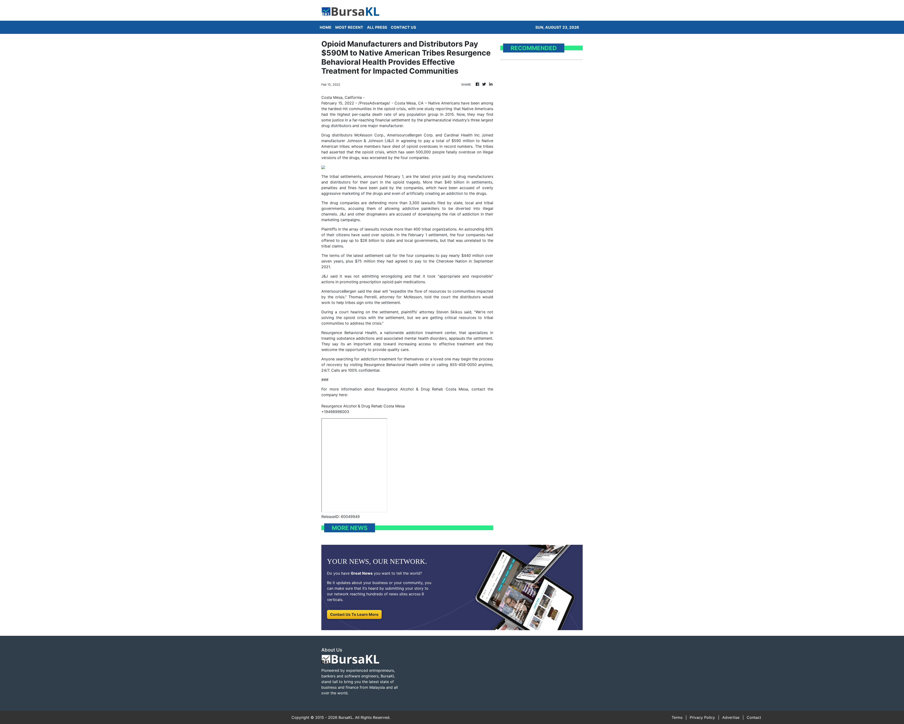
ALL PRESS (377, 27)
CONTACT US (403, 27)
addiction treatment (378, 359)
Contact (754, 717)
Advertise (730, 717)
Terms (677, 717)
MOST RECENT (349, 27)
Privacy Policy (702, 717)
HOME (325, 27)
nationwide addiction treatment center (420, 332)
